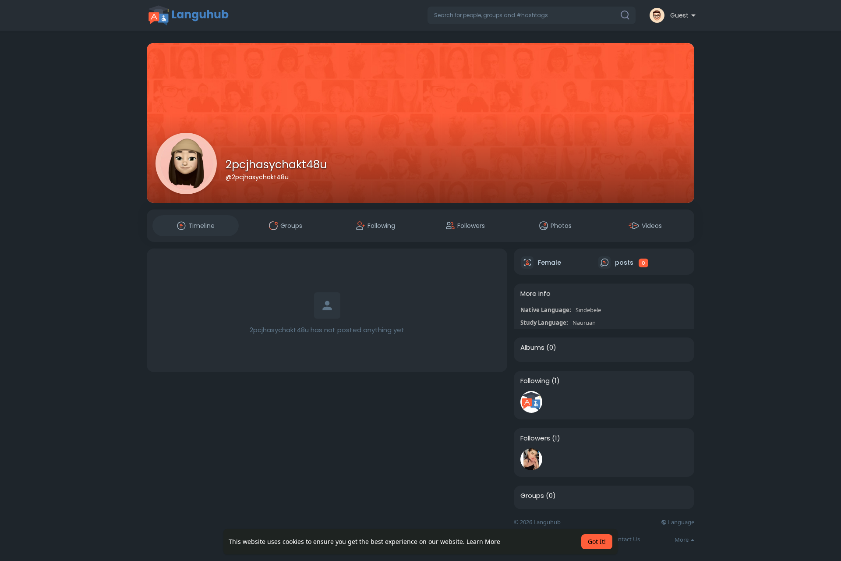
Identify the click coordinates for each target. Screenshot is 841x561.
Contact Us (625, 539)
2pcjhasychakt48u (276, 164)
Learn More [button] (483, 541)
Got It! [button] (597, 541)
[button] (532, 15)
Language (680, 522)
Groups (532, 495)
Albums (532, 347)
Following (535, 380)
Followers (535, 438)
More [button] (682, 539)
